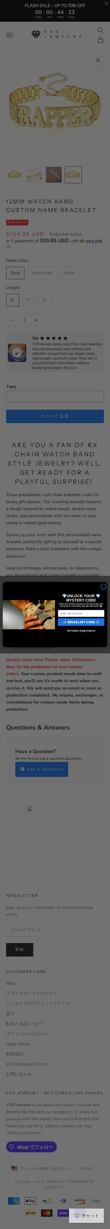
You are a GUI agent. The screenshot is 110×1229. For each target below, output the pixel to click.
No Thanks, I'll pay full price (81, 630)
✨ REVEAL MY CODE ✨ (81, 622)
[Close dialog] (103, 586)
